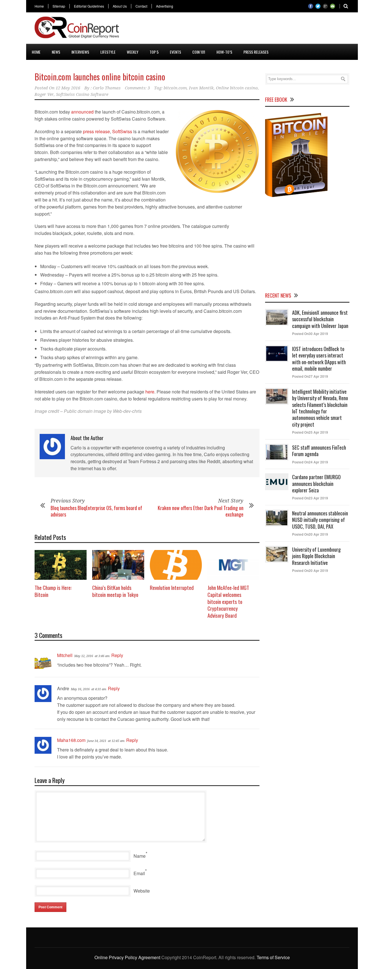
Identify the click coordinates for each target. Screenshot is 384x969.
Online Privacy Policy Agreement (127, 957)
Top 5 (154, 52)
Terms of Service (273, 957)
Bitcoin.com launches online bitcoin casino (100, 76)
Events (175, 52)
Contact (141, 6)
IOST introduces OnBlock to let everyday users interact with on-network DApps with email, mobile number (319, 358)
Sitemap (59, 6)
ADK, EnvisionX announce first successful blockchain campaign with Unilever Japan (320, 319)
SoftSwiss (122, 131)
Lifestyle (108, 52)
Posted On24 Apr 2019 (310, 462)
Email (139, 873)
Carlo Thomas (107, 87)
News (56, 52)
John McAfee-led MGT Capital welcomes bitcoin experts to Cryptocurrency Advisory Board (228, 601)
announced (82, 111)
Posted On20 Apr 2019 (310, 534)
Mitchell (65, 655)
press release (96, 131)
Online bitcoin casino (237, 87)
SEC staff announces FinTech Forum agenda (319, 451)
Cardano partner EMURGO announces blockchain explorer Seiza (316, 483)
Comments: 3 (137, 87)
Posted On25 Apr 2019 (310, 432)
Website (142, 891)
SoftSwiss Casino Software (82, 94)
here (149, 391)
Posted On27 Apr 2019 (310, 376)
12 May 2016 (68, 87)
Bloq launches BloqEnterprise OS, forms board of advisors (96, 511)
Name (140, 856)
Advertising (164, 6)
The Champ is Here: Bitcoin (53, 590)
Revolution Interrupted (172, 587)
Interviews (80, 52)
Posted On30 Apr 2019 (310, 333)
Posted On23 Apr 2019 (310, 498)
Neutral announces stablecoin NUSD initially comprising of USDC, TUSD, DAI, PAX (320, 520)
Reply (117, 655)
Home (39, 6)
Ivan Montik (201, 87)
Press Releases (255, 52)
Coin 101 (198, 52)
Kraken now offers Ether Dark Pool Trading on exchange (200, 511)
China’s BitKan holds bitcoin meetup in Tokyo (115, 590)
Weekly (132, 52)
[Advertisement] (247, 29)
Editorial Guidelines (89, 6)
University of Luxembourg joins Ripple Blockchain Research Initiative (316, 556)
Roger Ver (44, 94)
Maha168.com (71, 740)
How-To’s (224, 52)
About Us (120, 6)
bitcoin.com (175, 87)
